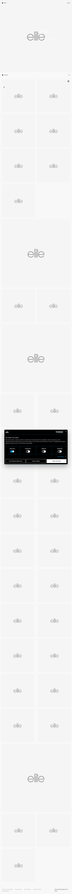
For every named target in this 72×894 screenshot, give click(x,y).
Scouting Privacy (37, 889)
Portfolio (6, 75)
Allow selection (36, 461)
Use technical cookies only (15, 461)
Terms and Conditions (7, 889)
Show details (60, 456)
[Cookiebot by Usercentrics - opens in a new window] (57, 432)
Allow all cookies (56, 461)
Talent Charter (5, 891)
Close (68, 3)
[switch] (28, 451)
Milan (5, 3)
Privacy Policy (18, 889)
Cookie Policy (27, 889)
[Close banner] (66, 432)
